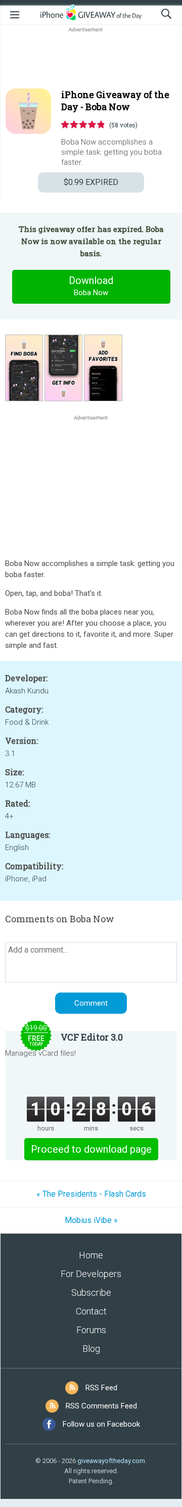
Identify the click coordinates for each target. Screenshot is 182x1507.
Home (91, 1255)
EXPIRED (91, 182)
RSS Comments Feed (101, 1405)
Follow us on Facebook (101, 1424)
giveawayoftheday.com (111, 1461)
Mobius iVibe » (91, 1220)
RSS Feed (101, 1387)
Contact (91, 1311)
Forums (91, 1330)
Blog (91, 1348)
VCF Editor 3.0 (92, 1037)
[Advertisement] (91, 58)
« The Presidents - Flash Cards (91, 1194)
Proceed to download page (91, 1149)
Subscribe (91, 1292)
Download (91, 285)
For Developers (91, 1273)
